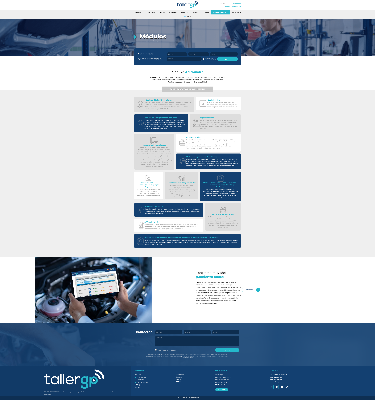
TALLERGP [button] (138, 12)
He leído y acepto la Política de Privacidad (210, 59)
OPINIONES (172, 12)
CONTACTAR (197, 12)
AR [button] (188, 16)
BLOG (207, 12)
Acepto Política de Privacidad (166, 350)
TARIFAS (162, 12)
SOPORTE (235, 12)
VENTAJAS (151, 12)
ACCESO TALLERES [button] (219, 12)
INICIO (141, 41)
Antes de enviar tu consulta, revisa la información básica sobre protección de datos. (150, 59)
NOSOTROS (184, 12)
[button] (151, 58)
